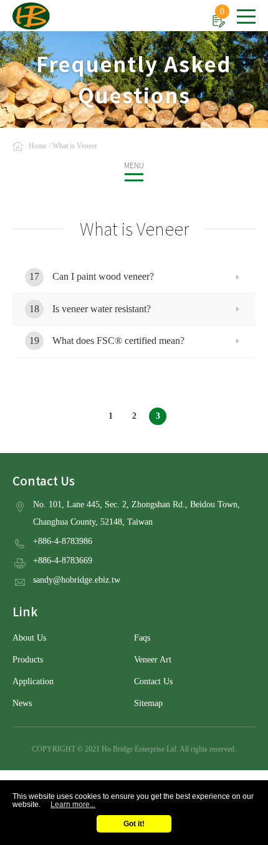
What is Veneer (74, 145)
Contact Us (153, 681)
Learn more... (72, 804)
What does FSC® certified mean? (118, 340)
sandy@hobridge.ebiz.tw (76, 580)
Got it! (134, 823)
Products (27, 659)
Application (33, 681)
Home (38, 145)
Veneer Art (152, 659)
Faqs (142, 637)
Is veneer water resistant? (101, 308)
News (22, 703)
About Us (29, 637)
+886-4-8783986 (62, 541)
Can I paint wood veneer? (103, 276)
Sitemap (148, 703)
